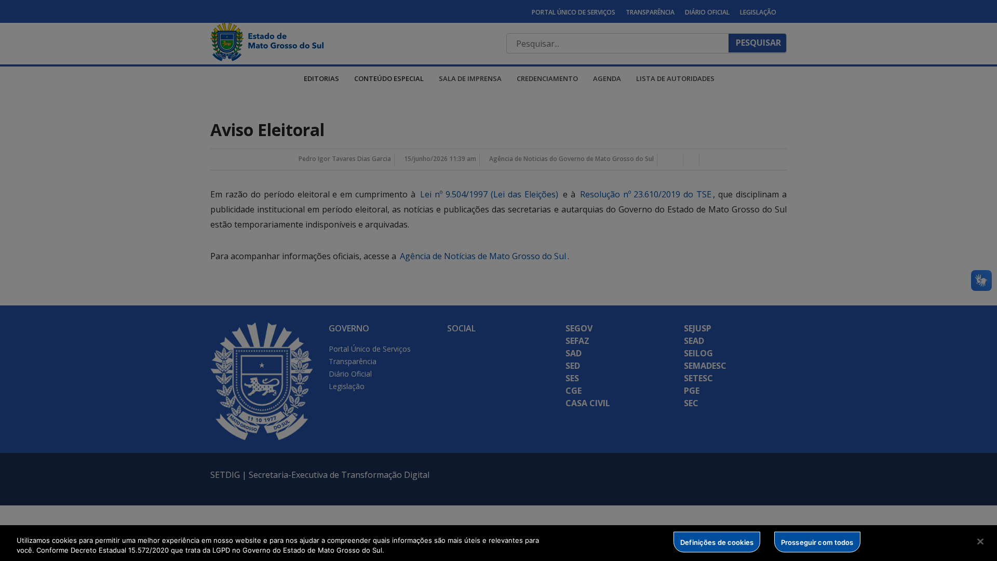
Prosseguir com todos (817, 542)
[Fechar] (980, 541)
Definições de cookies (716, 542)
